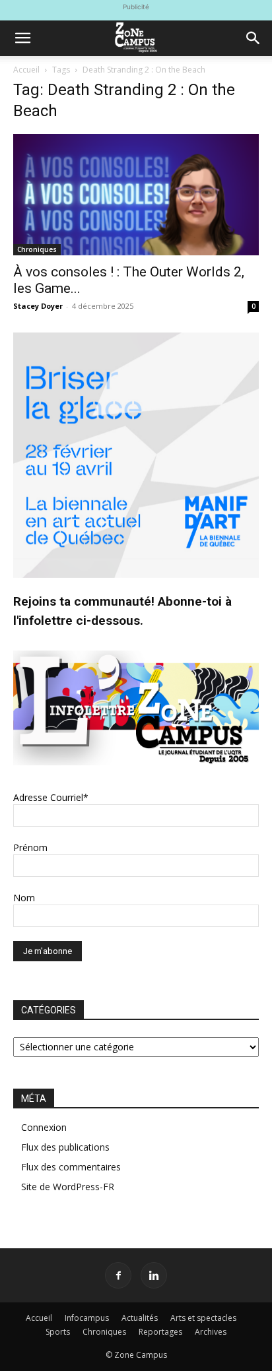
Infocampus (87, 1317)
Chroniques (37, 249)
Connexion (44, 1127)
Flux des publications (65, 1147)
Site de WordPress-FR (67, 1186)
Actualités (139, 1317)
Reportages (160, 1331)
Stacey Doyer (38, 306)
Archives (210, 1331)
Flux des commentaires (71, 1167)
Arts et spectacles (203, 1317)
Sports (58, 1331)
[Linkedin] (154, 1275)
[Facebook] (118, 1275)
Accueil (26, 69)
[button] (22, 38)
